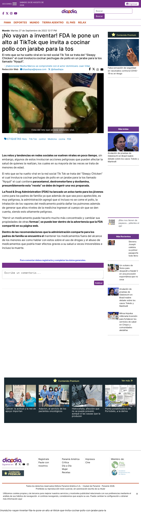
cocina (62, 139)
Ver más (126, 380)
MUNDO (34, 22)
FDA (69, 139)
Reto (24, 139)
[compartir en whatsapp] (98, 69)
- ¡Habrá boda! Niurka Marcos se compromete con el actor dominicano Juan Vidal (47, 66)
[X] (20, 464)
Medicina (52, 139)
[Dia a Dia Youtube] (15, 13)
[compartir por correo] (102, 69)
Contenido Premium (126, 35)
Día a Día (66, 465)
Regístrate (43, 459)
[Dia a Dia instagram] (11, 13)
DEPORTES (20, 22)
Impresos (90, 459)
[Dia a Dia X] (7, 13)
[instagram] (28, 464)
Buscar (99, 16)
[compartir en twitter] (94, 69)
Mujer (65, 469)
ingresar (133, 3)
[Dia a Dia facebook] (3, 13)
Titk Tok (33, 139)
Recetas (66, 472)
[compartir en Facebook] (89, 69)
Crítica (65, 462)
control (42, 139)
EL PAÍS (70, 22)
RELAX (82, 22)
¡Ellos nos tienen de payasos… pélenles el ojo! (129, 223)
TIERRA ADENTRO (53, 22)
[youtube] (24, 464)
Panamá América (70, 459)
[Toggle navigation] (14, 4)
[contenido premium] (13, 472)
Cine (87, 462)
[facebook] (16, 464)
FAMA (7, 22)
